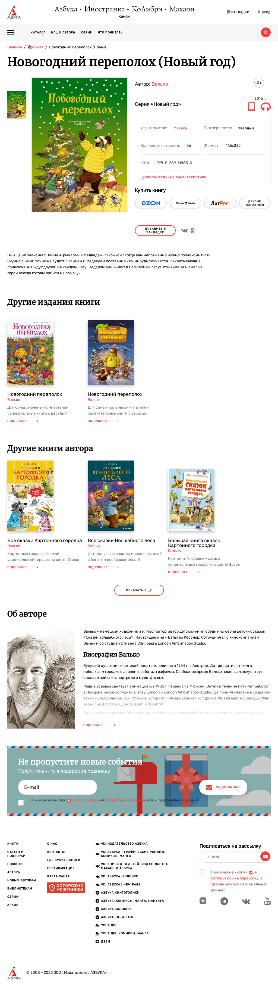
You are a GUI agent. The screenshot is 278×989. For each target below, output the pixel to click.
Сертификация (61, 868)
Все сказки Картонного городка (44, 540)
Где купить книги (63, 860)
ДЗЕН (105, 941)
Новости (15, 864)
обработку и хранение (125, 800)
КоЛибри (146, 9)
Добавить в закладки (155, 230)
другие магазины (254, 203)
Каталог (38, 32)
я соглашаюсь (86, 800)
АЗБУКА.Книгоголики (120, 892)
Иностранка (104, 9)
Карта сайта (58, 876)
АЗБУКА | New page (117, 917)
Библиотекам (19, 888)
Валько (159, 84)
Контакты (56, 852)
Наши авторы (63, 32)
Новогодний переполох (34, 394)
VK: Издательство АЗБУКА (124, 843)
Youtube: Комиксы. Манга (125, 933)
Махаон (181, 9)
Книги (124, 16)
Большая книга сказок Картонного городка (194, 543)
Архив (12, 905)
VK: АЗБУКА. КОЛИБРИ (119, 876)
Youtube (108, 925)
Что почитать (110, 32)
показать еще (139, 590)
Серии (87, 32)
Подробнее (17, 421)
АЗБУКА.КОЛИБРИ (116, 909)
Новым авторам (21, 880)
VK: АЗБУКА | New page (121, 884)
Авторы (14, 872)
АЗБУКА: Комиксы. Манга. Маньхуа (132, 901)
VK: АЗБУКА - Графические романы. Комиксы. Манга (133, 854)
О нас (52, 843)
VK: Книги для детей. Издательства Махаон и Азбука (134, 866)
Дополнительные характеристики (174, 177)
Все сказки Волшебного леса (121, 540)
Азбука (65, 9)
